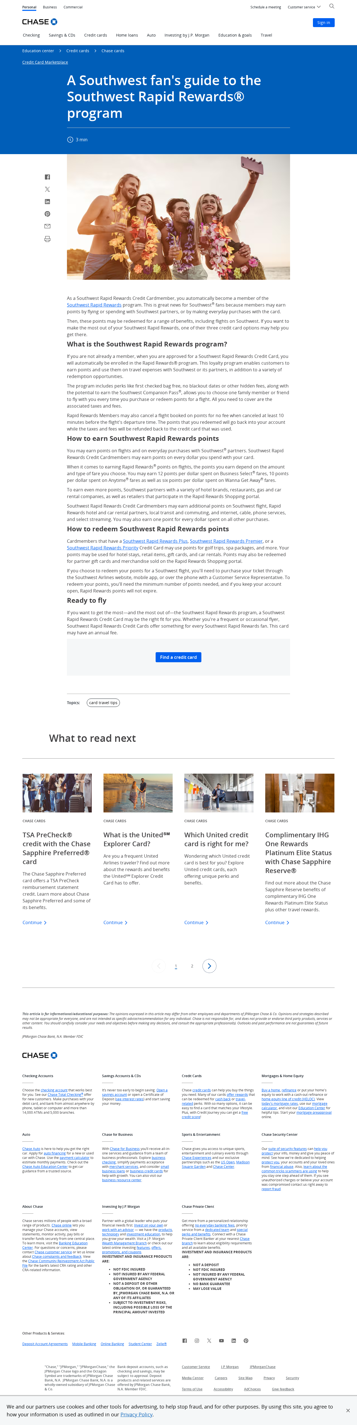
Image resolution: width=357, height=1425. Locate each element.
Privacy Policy (136, 1414)
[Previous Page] (159, 966)
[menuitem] (265, 7)
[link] (184, 1341)
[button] (348, 1410)
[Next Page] (209, 966)
